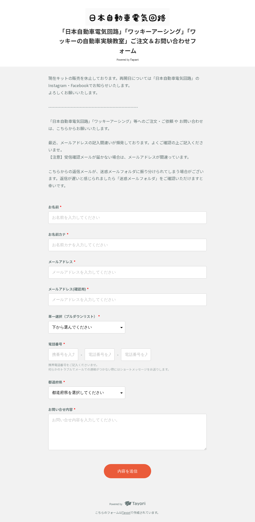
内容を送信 (127, 471)
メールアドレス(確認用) (68, 288)
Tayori (126, 512)
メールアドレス (61, 261)
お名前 (55, 206)
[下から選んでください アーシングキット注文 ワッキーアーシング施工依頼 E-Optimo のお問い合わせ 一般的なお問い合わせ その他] (86, 327)
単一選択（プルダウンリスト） (74, 316)
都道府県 (56, 382)
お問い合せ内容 (61, 409)
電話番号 (56, 343)
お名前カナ (58, 234)
